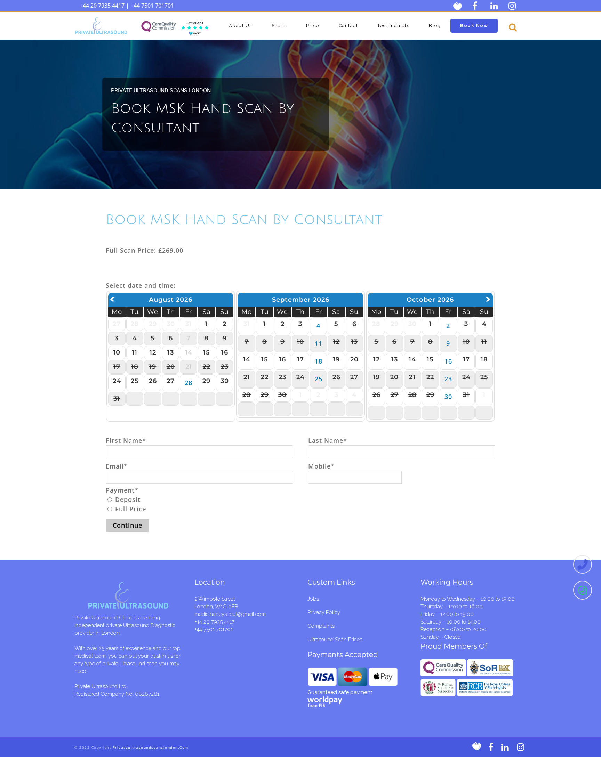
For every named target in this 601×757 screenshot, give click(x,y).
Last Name (327, 440)
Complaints (321, 626)
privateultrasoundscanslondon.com (151, 747)
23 (448, 379)
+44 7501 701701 (152, 5)
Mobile (321, 466)
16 (448, 361)
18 (318, 361)
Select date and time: (141, 285)
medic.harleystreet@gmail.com (230, 614)
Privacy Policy (323, 612)
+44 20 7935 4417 (102, 5)
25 (318, 379)
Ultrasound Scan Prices (334, 639)
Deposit (127, 499)
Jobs (313, 599)
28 (188, 382)
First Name (126, 440)
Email (117, 466)
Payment (122, 490)
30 (448, 396)
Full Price (129, 509)
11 (318, 343)
